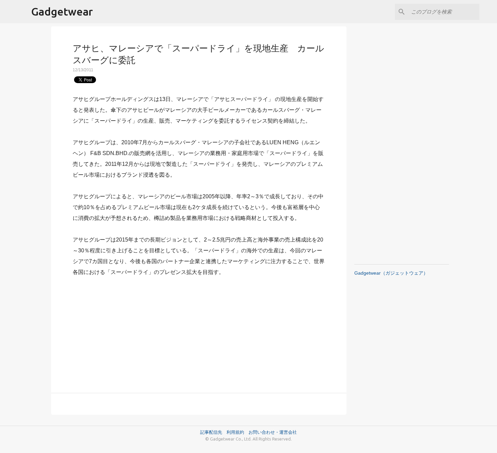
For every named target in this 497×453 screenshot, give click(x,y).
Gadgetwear (62, 11)
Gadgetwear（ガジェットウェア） (391, 273)
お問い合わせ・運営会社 (273, 432)
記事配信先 (211, 432)
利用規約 (238, 432)
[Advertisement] (199, 330)
